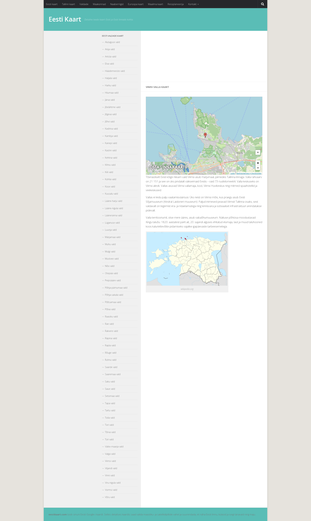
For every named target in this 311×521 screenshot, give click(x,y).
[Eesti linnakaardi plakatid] (168, 171)
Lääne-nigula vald (114, 208)
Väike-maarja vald (114, 446)
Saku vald (110, 381)
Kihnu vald (110, 164)
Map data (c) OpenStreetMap (252, 173)
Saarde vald (111, 367)
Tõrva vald (110, 432)
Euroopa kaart (136, 4)
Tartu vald (110, 410)
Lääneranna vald (113, 215)
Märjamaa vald (112, 237)
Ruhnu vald (110, 359)
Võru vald (110, 497)
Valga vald (110, 453)
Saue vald (110, 388)
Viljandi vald (111, 468)
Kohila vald (110, 179)
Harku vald (110, 85)
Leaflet (232, 173)
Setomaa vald (112, 395)
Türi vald (109, 439)
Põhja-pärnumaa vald (116, 287)
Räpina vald (111, 338)
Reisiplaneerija (176, 4)
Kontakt (192, 4)
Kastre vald (110, 150)
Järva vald (110, 99)
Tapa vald (110, 403)
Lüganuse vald (112, 222)
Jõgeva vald (110, 114)
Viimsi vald (110, 460)
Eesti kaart (52, 4)
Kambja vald (111, 135)
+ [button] (258, 163)
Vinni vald (110, 475)
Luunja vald (111, 229)
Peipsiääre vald (113, 280)
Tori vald (109, 424)
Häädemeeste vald (115, 70)
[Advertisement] (204, 56)
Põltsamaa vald (113, 302)
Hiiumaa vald (111, 92)
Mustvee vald (112, 258)
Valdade (84, 4)
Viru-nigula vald (113, 482)
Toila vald (110, 417)
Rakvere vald (111, 330)
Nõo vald (109, 265)
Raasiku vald (111, 316)
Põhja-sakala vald (114, 294)
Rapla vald (110, 345)
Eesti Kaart (65, 19)
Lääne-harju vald (113, 200)
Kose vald (110, 186)
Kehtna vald (111, 157)
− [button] (258, 168)
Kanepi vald (111, 143)
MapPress (239, 173)
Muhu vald (110, 244)
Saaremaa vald (113, 374)
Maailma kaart (155, 4)
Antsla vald (110, 56)
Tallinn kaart (68, 4)
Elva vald (109, 63)
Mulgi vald (110, 251)
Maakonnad (99, 4)
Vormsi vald (111, 489)
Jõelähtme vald (112, 107)
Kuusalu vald (111, 193)
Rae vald (109, 323)
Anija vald (110, 49)
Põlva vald (110, 309)
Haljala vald (111, 78)
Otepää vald (111, 273)
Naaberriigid (116, 4)
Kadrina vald (111, 128)
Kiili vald (109, 172)
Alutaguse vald (112, 42)
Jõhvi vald (110, 121)
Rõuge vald (110, 352)
